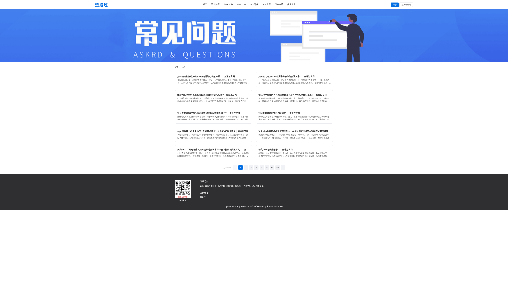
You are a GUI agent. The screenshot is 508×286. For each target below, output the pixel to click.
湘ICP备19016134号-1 (276, 206)
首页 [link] (176, 67)
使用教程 (221, 185)
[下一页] (283, 167)
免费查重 (266, 4)
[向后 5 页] (272, 167)
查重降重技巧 (210, 185)
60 (277, 167)
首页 (205, 4)
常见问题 (230, 185)
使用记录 (291, 4)
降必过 (203, 197)
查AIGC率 (241, 4)
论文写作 (254, 4)
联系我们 (238, 185)
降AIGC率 (228, 4)
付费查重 (279, 4)
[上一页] (235, 167)
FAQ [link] (183, 67)
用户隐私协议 (258, 185)
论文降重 (215, 4)
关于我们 (247, 185)
